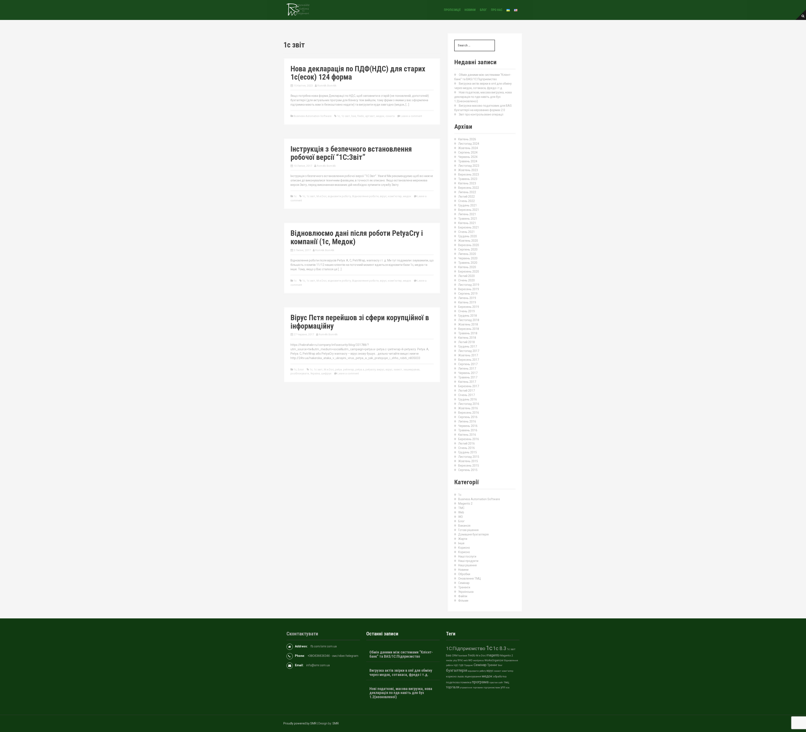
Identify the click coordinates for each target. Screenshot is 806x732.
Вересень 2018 (468, 329)
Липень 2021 (467, 214)
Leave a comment (411, 116)
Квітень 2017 (467, 381)
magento (493, 655)
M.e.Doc (322, 196)
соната (390, 116)
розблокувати (299, 373)
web (465, 660)
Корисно (464, 547)
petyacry (370, 369)
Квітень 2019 (467, 302)
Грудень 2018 (467, 315)
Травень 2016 (467, 430)
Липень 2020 (467, 254)
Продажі (468, 665)
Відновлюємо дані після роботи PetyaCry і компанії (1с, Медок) (356, 237)
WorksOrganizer (494, 660)
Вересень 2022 (468, 187)
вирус (380, 369)
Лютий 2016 (466, 443)
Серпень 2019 (468, 293)
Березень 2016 (468, 439)
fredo (360, 116)
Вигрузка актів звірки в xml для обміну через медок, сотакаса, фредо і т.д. (400, 672)
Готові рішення (468, 530)
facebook (462, 655)
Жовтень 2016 (468, 408)
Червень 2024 (468, 157)
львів (460, 676)
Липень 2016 (467, 421)
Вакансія (464, 525)
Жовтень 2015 (468, 461)
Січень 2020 (466, 280)
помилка (465, 682)
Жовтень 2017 (468, 355)
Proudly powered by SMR (300, 723)
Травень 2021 (467, 218)
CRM (455, 655)
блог (500, 665)
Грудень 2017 (467, 346)
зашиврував (411, 369)
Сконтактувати (302, 634)
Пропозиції (452, 10)
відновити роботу (339, 196)
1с (338, 116)
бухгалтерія (456, 670)
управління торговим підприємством (480, 687)
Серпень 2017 (468, 364)
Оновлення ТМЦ (469, 578)
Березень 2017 (468, 386)
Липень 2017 (467, 368)
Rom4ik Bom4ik (326, 85)
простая (493, 682)
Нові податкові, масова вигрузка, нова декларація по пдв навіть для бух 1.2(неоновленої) (483, 97)
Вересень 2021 (468, 209)
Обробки (464, 574)
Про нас (496, 10)
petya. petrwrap (344, 369)
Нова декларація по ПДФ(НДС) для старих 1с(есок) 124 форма (357, 73)
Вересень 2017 (468, 359)
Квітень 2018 (467, 337)
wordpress (478, 660)
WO (460, 516)
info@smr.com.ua (318, 665)
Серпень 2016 (468, 417)
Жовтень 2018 (468, 324)
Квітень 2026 (467, 139)
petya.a (359, 369)
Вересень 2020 (468, 245)
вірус (383, 196)
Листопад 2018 (468, 320)
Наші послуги (467, 556)
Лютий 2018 (466, 342)
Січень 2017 (466, 395)
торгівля (452, 687)
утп (503, 687)
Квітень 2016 (467, 434)
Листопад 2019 (468, 284)
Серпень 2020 (468, 249)
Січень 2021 (466, 232)
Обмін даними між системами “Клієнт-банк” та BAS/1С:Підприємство (401, 654)
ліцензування (472, 676)
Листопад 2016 (468, 403)
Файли (462, 596)
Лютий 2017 (466, 390)
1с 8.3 (499, 648)
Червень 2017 (468, 373)
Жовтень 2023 (468, 170)
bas (353, 116)
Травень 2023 (467, 179)
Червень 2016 (468, 426)
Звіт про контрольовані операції (481, 114)
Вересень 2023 (468, 174)
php (455, 660)
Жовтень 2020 (468, 240)
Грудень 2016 (467, 399)
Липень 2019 (467, 298)
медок (380, 116)
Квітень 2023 (467, 183)
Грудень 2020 (467, 236)
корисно (451, 676)
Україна (315, 373)
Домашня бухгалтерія (473, 534)
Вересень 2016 (468, 412)
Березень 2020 (468, 271)
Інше (461, 543)
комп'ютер (395, 196)
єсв (507, 687)
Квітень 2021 (467, 223)
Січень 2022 (466, 201)
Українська (466, 591)
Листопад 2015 (468, 456)
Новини (470, 10)
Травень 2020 (467, 262)
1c (295, 196)
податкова (453, 682)
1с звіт (345, 116)
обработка (499, 676)
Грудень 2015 (467, 452)
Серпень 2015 (468, 470)
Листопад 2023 (468, 165)
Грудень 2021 (467, 205)
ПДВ (461, 665)
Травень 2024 (467, 161)
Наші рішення (467, 565)
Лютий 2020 (466, 276)
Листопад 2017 (468, 351)
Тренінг (492, 665)
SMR (335, 723)
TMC (461, 508)
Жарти (462, 538)
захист (398, 369)
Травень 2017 (467, 377)
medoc (449, 660)
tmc (460, 660)
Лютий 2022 (466, 196)
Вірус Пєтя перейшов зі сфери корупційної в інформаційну (359, 322)
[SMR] (298, 9)
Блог (483, 10)
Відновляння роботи (365, 196)
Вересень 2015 (468, 465)
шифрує (326, 373)
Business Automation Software (312, 116)
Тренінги (464, 587)
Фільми (463, 600)
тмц (506, 682)
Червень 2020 (468, 258)
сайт (500, 682)
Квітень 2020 (467, 267)
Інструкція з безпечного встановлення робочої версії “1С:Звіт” (351, 153)
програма (480, 682)
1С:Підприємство (465, 648)
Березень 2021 (468, 227)
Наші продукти (468, 561)
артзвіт (370, 116)
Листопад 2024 (468, 143)
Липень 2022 (467, 192)
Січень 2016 (466, 448)
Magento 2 (465, 503)
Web (461, 512)
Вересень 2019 (468, 289)
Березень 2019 (468, 306)
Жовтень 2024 (468, 148)
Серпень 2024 (468, 152)
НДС (456, 665)
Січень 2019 (466, 311)
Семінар (464, 583)
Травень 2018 (467, 333)
